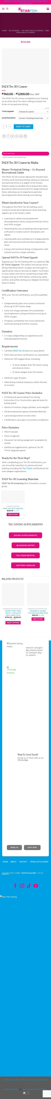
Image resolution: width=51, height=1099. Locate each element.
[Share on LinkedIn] (25, 136)
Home (4, 30)
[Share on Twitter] (12, 136)
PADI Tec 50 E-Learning (13, 508)
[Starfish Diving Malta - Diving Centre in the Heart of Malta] (27, 9)
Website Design (11, 1089)
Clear (47, 108)
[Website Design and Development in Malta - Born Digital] (26, 1095)
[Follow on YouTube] (35, 886)
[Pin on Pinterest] (21, 136)
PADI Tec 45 (19, 351)
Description (8, 153)
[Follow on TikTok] (29, 886)
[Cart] (47, 8)
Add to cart (23, 126)
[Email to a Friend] (17, 136)
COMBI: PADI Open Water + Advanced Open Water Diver (13, 613)
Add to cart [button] (13, 514)
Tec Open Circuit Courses (32, 30)
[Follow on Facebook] (15, 886)
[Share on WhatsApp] (4, 136)
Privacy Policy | (28, 1080)
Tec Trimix (27, 468)
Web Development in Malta (34, 1089)
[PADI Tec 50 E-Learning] (13, 496)
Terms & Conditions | (13, 1080)
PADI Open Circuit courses (32, 31)
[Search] (7, 8)
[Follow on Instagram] (22, 886)
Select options (13, 623)
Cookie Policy (41, 1080)
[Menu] (3, 9)
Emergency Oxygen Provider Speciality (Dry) (38, 612)
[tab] (25, 154)
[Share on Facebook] (8, 136)
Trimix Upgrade (8, 111)
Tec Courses (14, 30)
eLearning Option (9, 118)
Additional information (14, 157)
